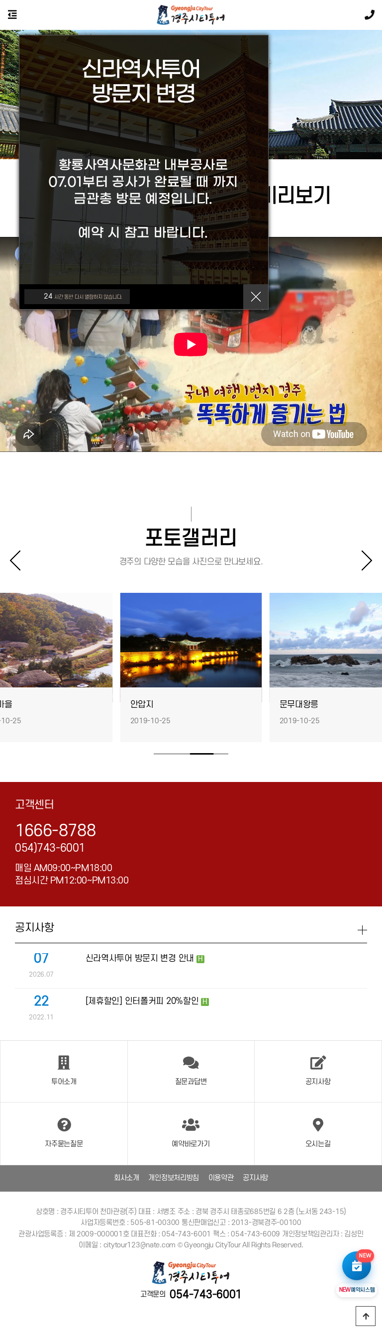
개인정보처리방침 (173, 1178)
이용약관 (221, 1178)
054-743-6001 (206, 1294)
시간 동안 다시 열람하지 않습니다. (83, 296)
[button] (362, 560)
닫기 (255, 296)
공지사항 (255, 1178)
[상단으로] (366, 1316)
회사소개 (126, 1178)
